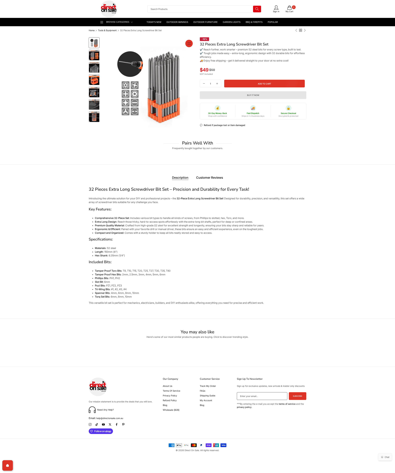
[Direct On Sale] (121, 8)
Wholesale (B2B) (171, 410)
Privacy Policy (170, 395)
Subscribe (297, 396)
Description (180, 177)
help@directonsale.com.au (106, 418)
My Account (206, 400)
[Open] (7, 465)
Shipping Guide (207, 395)
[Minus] (204, 84)
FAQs (202, 390)
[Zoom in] (189, 43)
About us (167, 386)
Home (92, 30)
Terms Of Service (171, 390)
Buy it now (253, 95)
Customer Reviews (209, 177)
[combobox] (204, 9)
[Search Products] (257, 9)
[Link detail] (90, 424)
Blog (165, 405)
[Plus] (217, 84)
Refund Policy (170, 400)
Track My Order (208, 386)
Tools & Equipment (107, 30)
